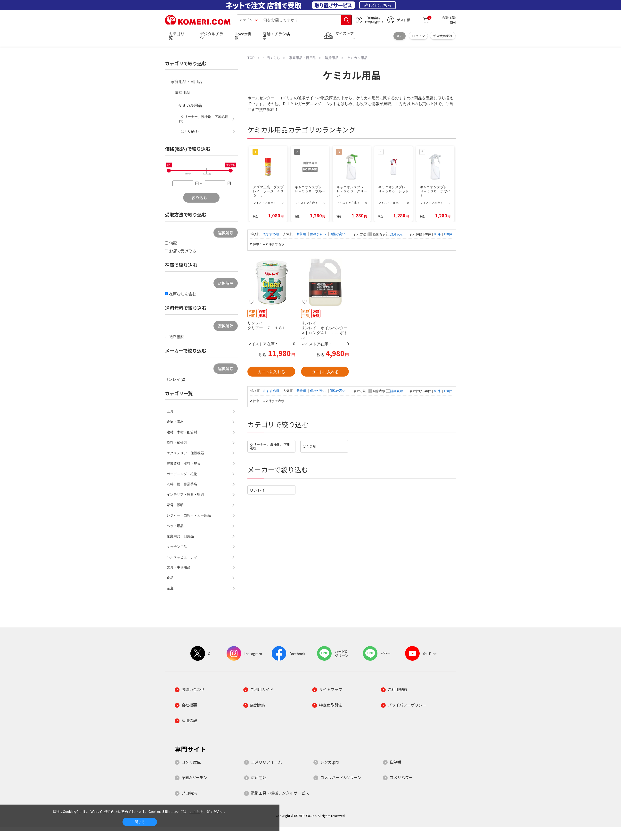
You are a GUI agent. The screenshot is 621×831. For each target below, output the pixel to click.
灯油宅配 (258, 777)
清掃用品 (182, 93)
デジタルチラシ (211, 36)
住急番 (395, 762)
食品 (170, 578)
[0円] (169, 171)
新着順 (301, 234)
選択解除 (225, 233)
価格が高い (337, 234)
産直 (170, 588)
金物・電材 (175, 422)
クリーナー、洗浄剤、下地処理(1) (203, 119)
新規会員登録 (442, 35)
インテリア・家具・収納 (185, 494)
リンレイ (257, 490)
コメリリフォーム (266, 762)
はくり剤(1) (190, 131)
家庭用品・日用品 (186, 82)
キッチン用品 (177, 547)
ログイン (418, 35)
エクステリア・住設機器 (185, 453)
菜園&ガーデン (194, 777)
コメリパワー (401, 777)
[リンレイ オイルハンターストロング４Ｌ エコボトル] (325, 282)
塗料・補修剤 (177, 442)
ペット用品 (175, 526)
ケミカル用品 (190, 105)
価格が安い (318, 234)
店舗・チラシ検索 (276, 36)
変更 (399, 35)
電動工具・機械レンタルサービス (280, 793)
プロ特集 (189, 793)
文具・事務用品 (178, 567)
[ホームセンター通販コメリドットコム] (197, 23)
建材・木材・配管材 (182, 432)
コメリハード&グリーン (340, 777)
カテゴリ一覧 (178, 36)
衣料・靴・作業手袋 (182, 484)
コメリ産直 (191, 762)
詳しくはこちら (377, 5)
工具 (170, 411)
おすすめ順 (271, 234)
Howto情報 (243, 36)
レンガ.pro (329, 762)
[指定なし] (231, 171)
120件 (448, 234)
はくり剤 (309, 446)
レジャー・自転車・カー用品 (189, 515)
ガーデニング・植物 (182, 474)
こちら (195, 812)
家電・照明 (175, 505)
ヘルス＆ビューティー (184, 557)
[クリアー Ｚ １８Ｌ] (271, 282)
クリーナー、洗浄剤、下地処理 (270, 446)
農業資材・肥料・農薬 (184, 463)
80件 (437, 234)
